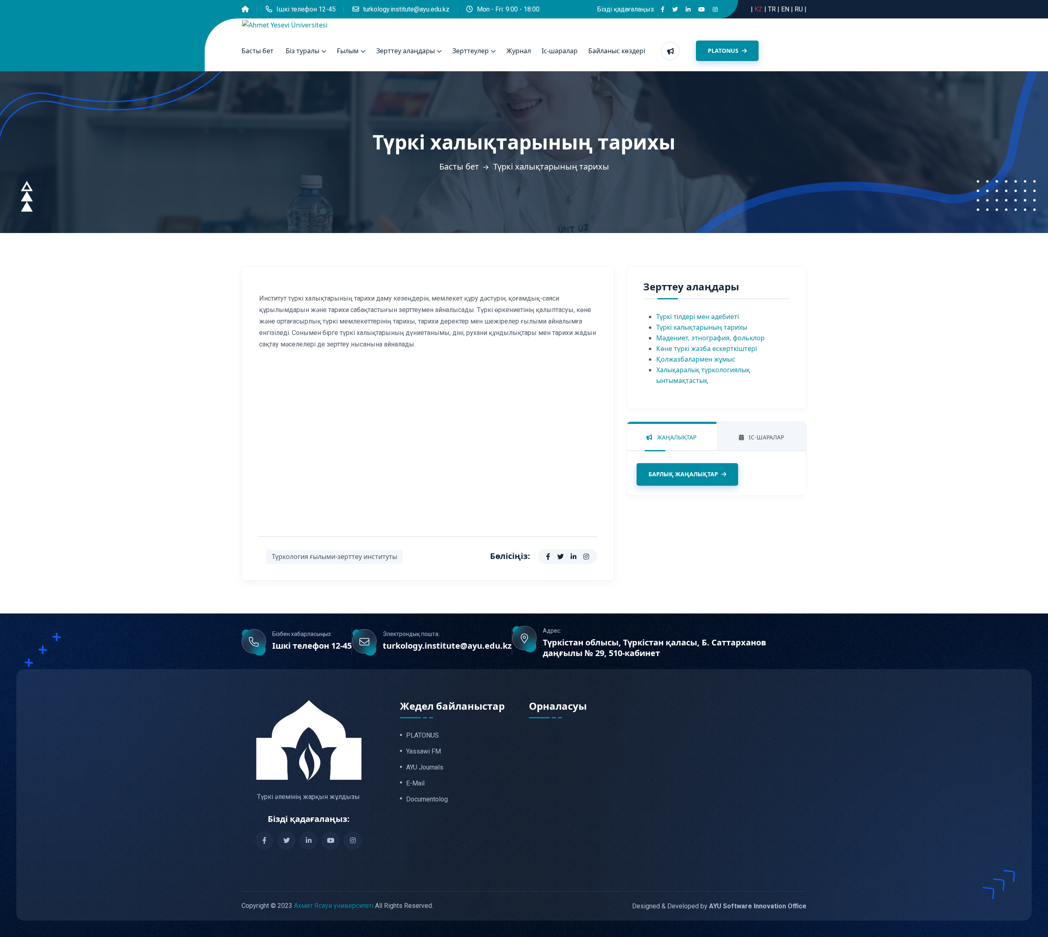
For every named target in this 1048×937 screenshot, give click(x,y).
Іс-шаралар (560, 50)
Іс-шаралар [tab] (765, 437)
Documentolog (427, 799)
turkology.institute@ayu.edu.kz (406, 9)
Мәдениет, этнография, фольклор (710, 337)
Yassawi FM (423, 751)
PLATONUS (724, 50)
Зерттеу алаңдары (405, 50)
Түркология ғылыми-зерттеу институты (334, 556)
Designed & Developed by (719, 906)
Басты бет (257, 50)
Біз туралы (302, 50)
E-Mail (415, 783)
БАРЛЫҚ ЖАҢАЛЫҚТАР (683, 474)
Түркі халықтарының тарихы (701, 327)
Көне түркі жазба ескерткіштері (706, 348)
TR (772, 9)
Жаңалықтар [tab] (675, 437)
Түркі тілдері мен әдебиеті (697, 316)
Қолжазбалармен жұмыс (695, 359)
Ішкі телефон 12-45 (306, 9)
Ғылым (348, 50)
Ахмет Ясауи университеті (333, 906)
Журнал (518, 50)
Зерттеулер (470, 50)
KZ (759, 9)
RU (799, 9)
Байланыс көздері (616, 50)
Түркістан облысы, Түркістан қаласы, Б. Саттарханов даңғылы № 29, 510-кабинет (654, 648)
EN (786, 9)
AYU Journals (424, 767)
